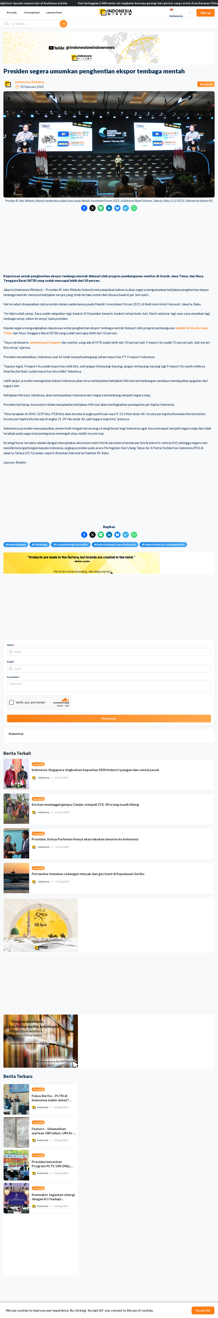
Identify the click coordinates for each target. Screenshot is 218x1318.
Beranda (12, 12)
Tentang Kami (31, 12)
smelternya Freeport (45, 342)
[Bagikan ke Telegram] (126, 208)
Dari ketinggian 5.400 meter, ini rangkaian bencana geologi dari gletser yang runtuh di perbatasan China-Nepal (117, 3)
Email (11, 661)
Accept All (203, 1310)
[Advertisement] (109, 243)
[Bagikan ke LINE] (101, 208)
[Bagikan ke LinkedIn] (109, 208)
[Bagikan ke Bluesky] (117, 208)
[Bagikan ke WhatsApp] (134, 208)
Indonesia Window (29, 82)
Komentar (13, 677)
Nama (11, 644)
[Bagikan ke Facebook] (84, 208)
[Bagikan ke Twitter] (92, 208)
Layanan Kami (54, 12)
